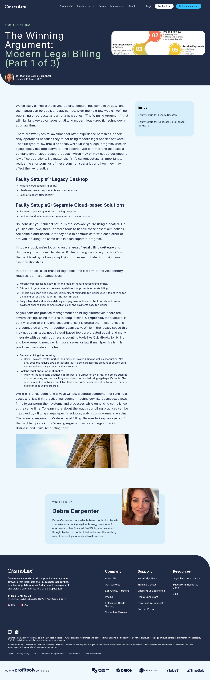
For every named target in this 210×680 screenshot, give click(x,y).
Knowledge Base (147, 578)
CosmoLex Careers (116, 612)
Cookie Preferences (93, 653)
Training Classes (147, 584)
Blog (175, 593)
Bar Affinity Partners (117, 590)
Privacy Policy (23, 653)
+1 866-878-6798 (19, 595)
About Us (133, 6)
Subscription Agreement (53, 653)
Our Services (112, 584)
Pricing (102, 6)
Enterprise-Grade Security (115, 604)
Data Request (74, 653)
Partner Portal (146, 609)
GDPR (35, 653)
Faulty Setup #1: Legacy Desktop (157, 114)
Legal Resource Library (186, 578)
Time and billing (17, 25)
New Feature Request (150, 603)
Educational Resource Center (185, 586)
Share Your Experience (151, 590)
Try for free (164, 6)
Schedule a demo (188, 6)
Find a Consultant (148, 596)
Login (149, 6)
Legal (10, 653)
